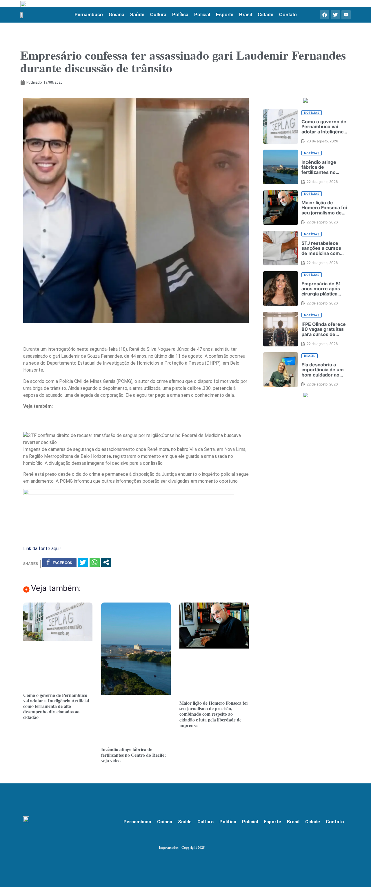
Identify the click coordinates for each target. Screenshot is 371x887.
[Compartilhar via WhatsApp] (95, 562)
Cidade (265, 14)
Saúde (137, 14)
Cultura (158, 14)
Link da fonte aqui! (42, 548)
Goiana (116, 14)
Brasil (245, 14)
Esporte (224, 14)
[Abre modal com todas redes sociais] (106, 562)
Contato (288, 14)
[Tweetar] (83, 562)
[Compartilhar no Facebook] (59, 562)
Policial (202, 14)
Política (180, 14)
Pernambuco (88, 14)
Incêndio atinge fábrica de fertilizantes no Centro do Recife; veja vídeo (133, 754)
